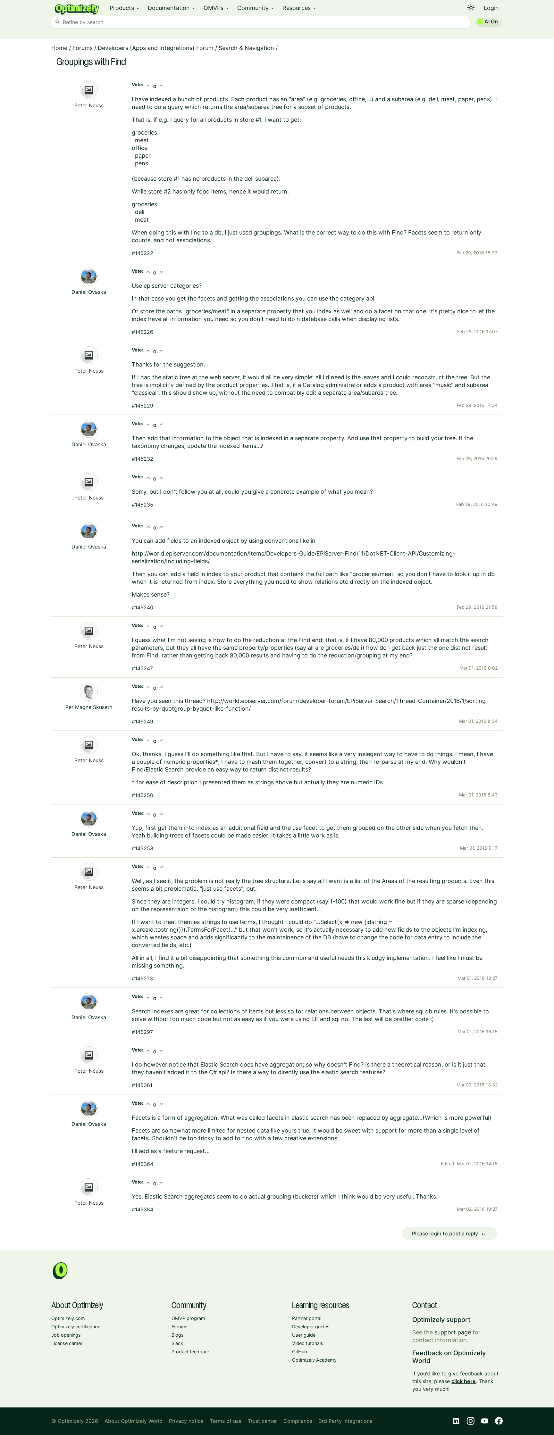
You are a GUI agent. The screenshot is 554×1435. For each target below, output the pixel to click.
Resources (299, 7)
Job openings (66, 1335)
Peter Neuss (89, 105)
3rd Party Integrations (345, 1421)
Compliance (297, 1421)
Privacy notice (186, 1421)
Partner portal (306, 1318)
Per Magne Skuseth (88, 707)
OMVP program (188, 1318)
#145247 (142, 668)
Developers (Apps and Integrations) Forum (156, 48)
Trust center (262, 1421)
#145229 (142, 405)
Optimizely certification (75, 1326)
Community (256, 7)
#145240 (142, 607)
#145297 (142, 1032)
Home (59, 48)
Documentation (172, 7)
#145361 (142, 1085)
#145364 (142, 1164)
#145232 (142, 459)
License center (66, 1343)
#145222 (142, 253)
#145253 (142, 848)
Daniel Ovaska (88, 292)
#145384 (142, 1209)
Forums (82, 48)
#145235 (142, 504)
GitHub (299, 1351)
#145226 (142, 332)
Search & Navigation (246, 48)
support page (452, 1332)
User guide (303, 1335)
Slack (177, 1343)
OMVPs (217, 7)
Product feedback (191, 1351)
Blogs (178, 1335)
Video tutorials (307, 1343)
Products (125, 7)
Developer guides (311, 1326)
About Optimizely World (134, 1421)
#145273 (142, 978)
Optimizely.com (68, 1318)
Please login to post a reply (449, 1233)
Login (491, 7)
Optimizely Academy (314, 1360)
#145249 (142, 721)
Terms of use (225, 1421)
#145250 (142, 795)
